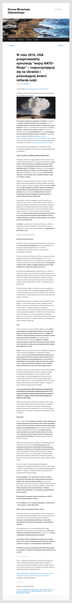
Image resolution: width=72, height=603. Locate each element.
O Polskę (24, 589)
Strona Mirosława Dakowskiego (19, 10)
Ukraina (20, 591)
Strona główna (11, 40)
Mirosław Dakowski (37, 591)
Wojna (49, 589)
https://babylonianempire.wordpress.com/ (36, 89)
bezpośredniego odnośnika (23, 592)
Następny (61, 45)
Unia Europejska (43, 589)
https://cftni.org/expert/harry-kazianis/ (42, 142)
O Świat (28, 589)
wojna (27, 591)
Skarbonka (21, 40)
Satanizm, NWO (35, 589)
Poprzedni (11, 45)
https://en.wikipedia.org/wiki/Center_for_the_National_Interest (34, 138)
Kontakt (36, 40)
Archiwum (28, 40)
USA (24, 591)
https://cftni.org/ (41, 136)
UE (17, 591)
